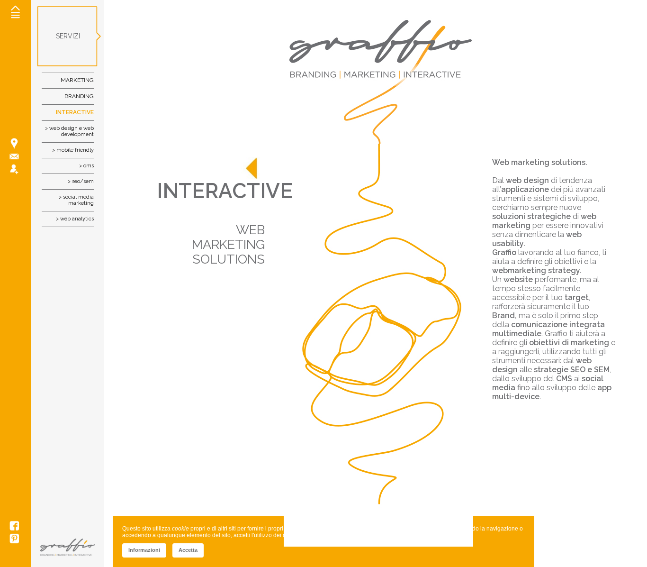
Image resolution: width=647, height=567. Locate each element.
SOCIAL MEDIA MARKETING (78, 200)
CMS (88, 166)
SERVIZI (68, 36)
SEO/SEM (83, 181)
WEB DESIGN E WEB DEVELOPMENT (71, 131)
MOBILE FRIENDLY (75, 150)
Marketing (77, 80)
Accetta (188, 550)
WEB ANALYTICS (77, 219)
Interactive (75, 112)
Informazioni (144, 550)
